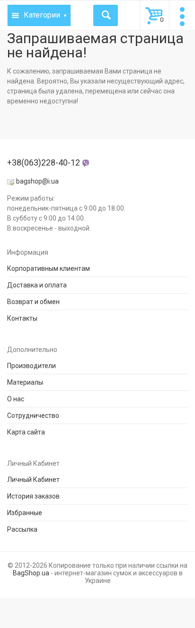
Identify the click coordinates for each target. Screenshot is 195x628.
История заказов (33, 496)
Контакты (22, 318)
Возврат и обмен (33, 301)
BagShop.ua (31, 573)
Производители (31, 365)
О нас (15, 399)
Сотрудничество (33, 415)
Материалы (25, 382)
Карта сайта (26, 432)
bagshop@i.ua (37, 181)
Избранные (24, 513)
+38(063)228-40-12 (44, 162)
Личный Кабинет (33, 479)
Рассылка (22, 529)
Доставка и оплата (37, 285)
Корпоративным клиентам (48, 268)
